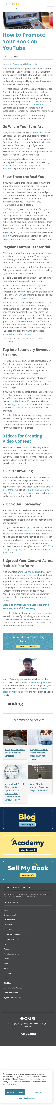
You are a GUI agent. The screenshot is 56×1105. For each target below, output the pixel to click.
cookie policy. (12, 1084)
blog (6, 235)
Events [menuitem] (6, 959)
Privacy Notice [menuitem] (9, 920)
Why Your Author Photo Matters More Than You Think (39, 754)
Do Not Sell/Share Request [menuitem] (14, 934)
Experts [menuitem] (7, 963)
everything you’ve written (18, 334)
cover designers (39, 682)
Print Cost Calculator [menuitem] (12, 954)
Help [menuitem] (6, 978)
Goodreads (36, 132)
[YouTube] (25, 1018)
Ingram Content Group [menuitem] (12, 997)
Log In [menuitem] (6, 910)
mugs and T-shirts (19, 404)
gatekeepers (19, 81)
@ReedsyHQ (31, 64)
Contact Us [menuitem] (8, 973)
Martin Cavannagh (14, 64)
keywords (26, 530)
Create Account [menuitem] (10, 915)
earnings (21, 294)
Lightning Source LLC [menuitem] (12, 992)
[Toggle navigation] (50, 4)
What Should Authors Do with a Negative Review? (39, 787)
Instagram (8, 489)
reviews (12, 201)
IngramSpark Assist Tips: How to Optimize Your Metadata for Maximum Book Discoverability (14, 792)
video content (38, 104)
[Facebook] (22, 1018)
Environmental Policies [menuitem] (13, 988)
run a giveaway (10, 543)
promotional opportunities (30, 367)
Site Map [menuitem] (7, 983)
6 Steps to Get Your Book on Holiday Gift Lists (15, 752)
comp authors (33, 533)
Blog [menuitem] (5, 944)
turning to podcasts (31, 571)
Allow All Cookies (15, 1092)
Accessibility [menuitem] (8, 929)
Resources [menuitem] (8, 949)
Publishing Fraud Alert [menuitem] (12, 939)
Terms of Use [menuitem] (9, 924)
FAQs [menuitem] (6, 968)
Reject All (37, 1092)
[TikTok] (33, 1018)
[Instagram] (29, 1018)
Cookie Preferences (26, 1098)
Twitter (16, 225)
